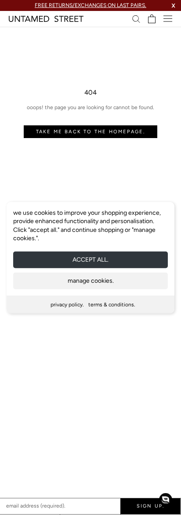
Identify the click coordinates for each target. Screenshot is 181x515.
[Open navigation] (167, 18)
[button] (165, 499)
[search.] (136, 18)
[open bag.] (152, 18)
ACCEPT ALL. (90, 259)
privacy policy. (67, 305)
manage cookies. (91, 280)
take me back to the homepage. (90, 132)
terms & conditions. (111, 305)
